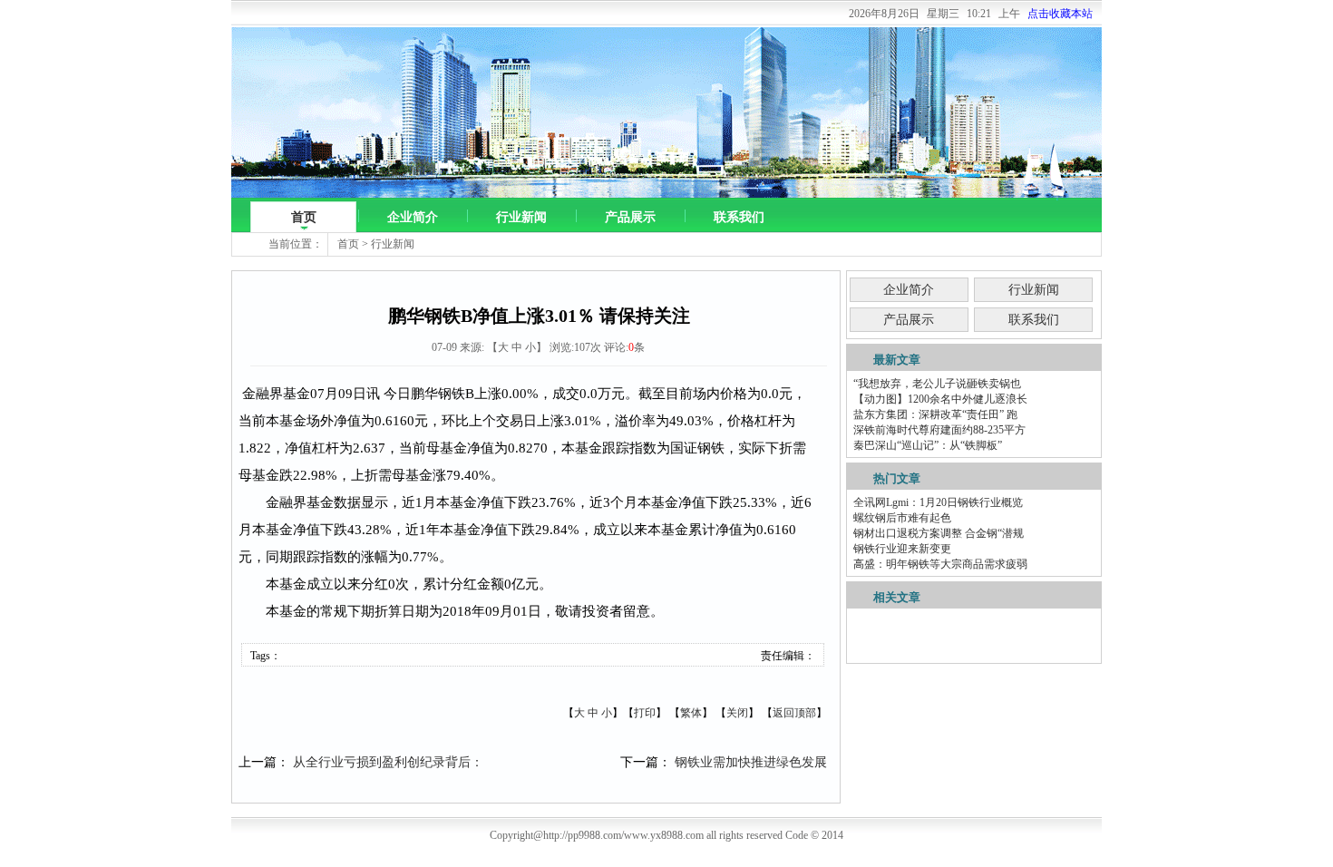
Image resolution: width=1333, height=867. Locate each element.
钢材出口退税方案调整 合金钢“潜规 (938, 533)
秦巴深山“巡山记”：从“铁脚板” (927, 445)
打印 (645, 712)
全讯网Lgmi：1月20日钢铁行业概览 (938, 502)
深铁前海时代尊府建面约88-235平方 (939, 430)
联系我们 (739, 217)
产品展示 (630, 217)
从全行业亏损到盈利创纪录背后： (388, 762)
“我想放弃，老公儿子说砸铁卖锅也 (937, 383)
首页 (303, 217)
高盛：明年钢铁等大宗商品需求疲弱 (940, 564)
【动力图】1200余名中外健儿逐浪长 (940, 399)
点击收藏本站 (1060, 13)
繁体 (691, 712)
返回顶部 (794, 712)
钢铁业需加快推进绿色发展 (751, 762)
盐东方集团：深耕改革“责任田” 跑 (935, 414)
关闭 (737, 712)
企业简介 (412, 217)
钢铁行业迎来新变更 (902, 548)
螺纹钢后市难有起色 (902, 517)
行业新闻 (521, 217)
